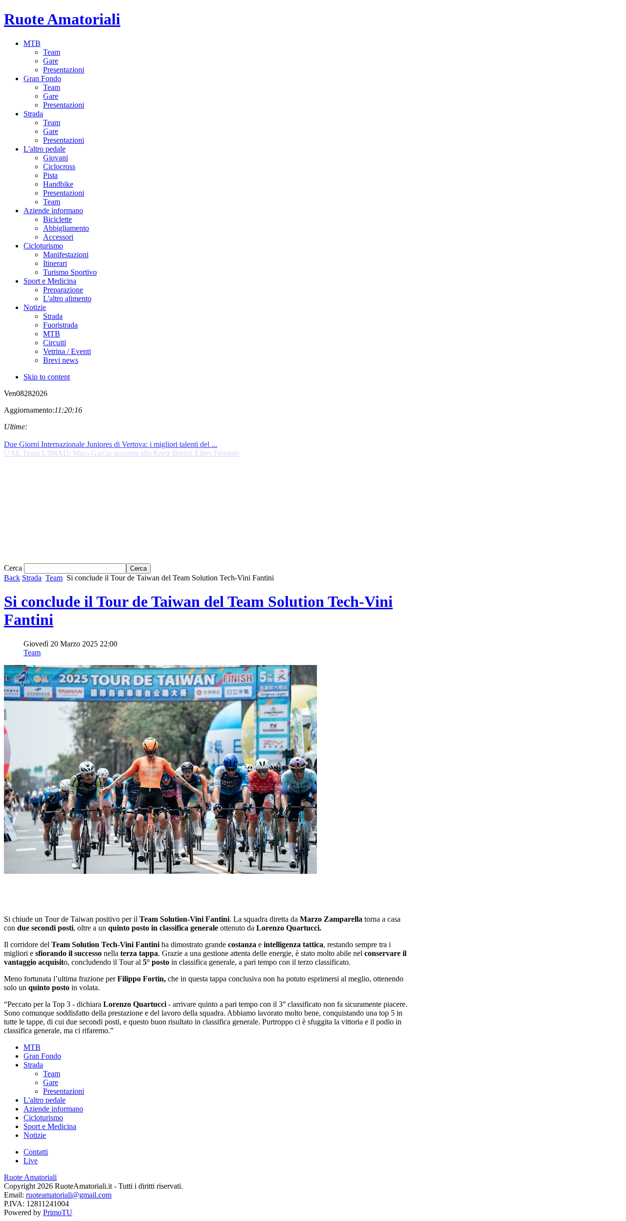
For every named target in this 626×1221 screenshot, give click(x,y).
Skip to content (46, 377)
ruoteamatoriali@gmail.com (69, 1195)
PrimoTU (57, 1212)
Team (54, 578)
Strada (32, 578)
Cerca (14, 568)
